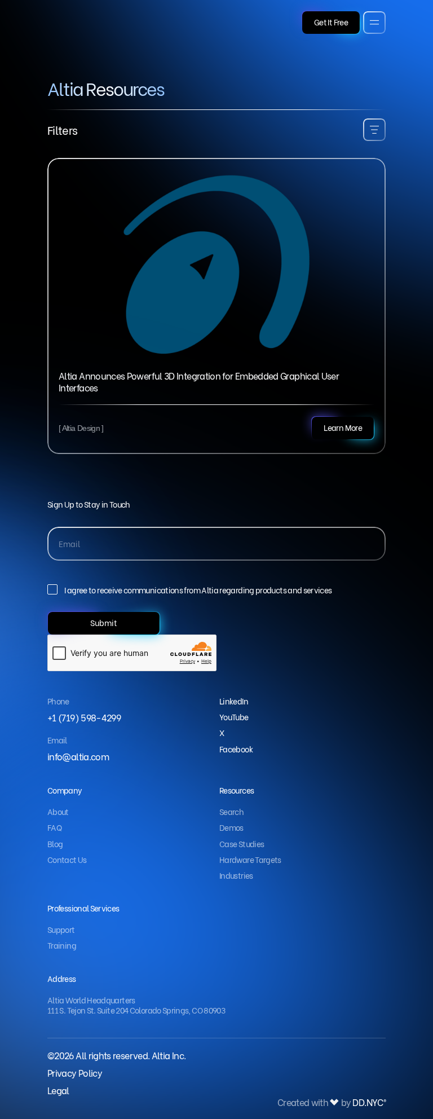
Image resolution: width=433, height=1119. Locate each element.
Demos (231, 827)
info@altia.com (78, 756)
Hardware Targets (250, 859)
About (58, 811)
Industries (236, 875)
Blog (55, 843)
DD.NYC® (369, 1102)
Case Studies (241, 843)
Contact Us (67, 859)
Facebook (236, 749)
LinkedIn (233, 701)
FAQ (54, 827)
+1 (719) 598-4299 (84, 717)
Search (231, 811)
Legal (58, 1089)
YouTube (234, 716)
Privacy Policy (74, 1072)
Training (61, 945)
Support (61, 929)
